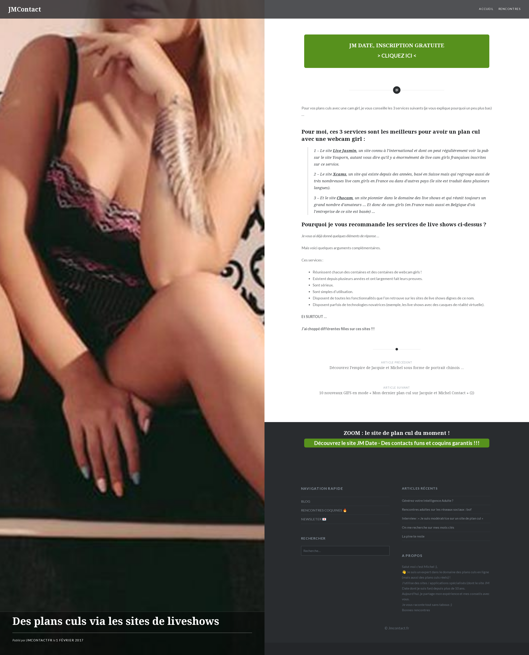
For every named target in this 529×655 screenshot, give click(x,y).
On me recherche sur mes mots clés (428, 527)
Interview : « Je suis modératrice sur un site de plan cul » (442, 518)
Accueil (486, 9)
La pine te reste (413, 536)
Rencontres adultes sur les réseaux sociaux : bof (437, 509)
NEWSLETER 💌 (313, 519)
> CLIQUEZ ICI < (396, 55)
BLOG (305, 501)
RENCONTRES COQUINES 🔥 (324, 510)
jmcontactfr (39, 640)
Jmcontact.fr (398, 628)
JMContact (24, 9)
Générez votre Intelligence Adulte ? (427, 500)
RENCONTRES (509, 9)
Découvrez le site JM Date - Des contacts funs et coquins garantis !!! (397, 443)
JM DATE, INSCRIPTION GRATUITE (396, 45)
